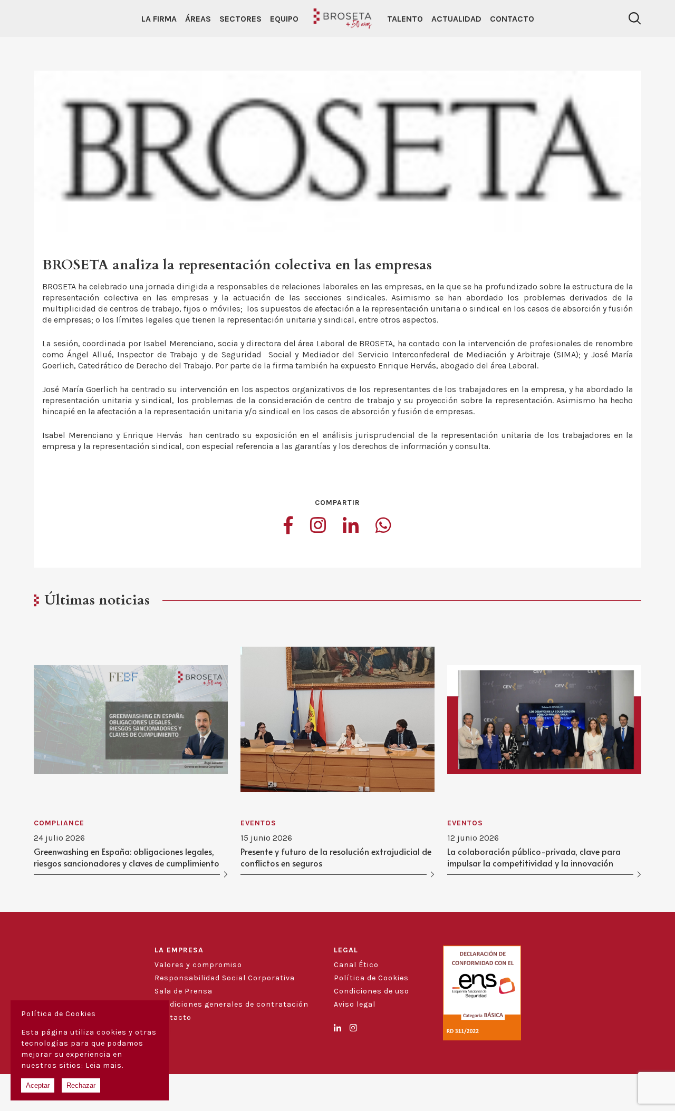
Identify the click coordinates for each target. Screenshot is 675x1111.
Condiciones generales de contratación (231, 1004)
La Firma (159, 19)
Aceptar (38, 1085)
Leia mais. (104, 1065)
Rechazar (80, 1085)
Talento (405, 19)
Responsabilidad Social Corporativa (225, 977)
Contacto (512, 19)
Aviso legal (354, 1004)
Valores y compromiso (198, 964)
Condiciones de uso (371, 991)
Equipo (284, 19)
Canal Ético (356, 964)
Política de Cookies (371, 977)
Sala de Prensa (184, 991)
